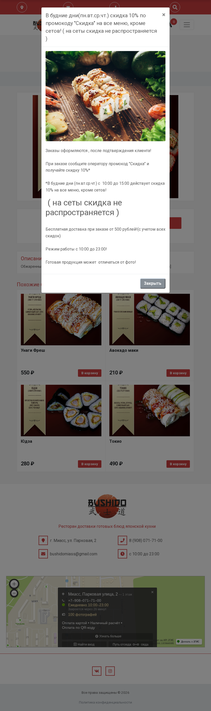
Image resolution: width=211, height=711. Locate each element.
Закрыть (152, 283)
